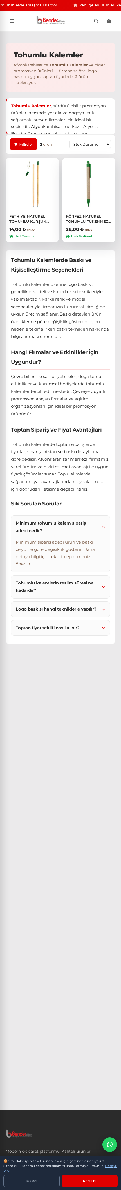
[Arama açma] (96, 21)
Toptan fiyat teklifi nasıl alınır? (48, 627)
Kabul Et (90, 1181)
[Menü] (12, 21)
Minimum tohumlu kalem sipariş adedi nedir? (51, 526)
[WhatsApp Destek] (109, 1144)
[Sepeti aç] (109, 21)
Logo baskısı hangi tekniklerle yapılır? (56, 609)
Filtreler (26, 144)
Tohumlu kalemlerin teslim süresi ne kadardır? (54, 586)
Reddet (31, 1181)
